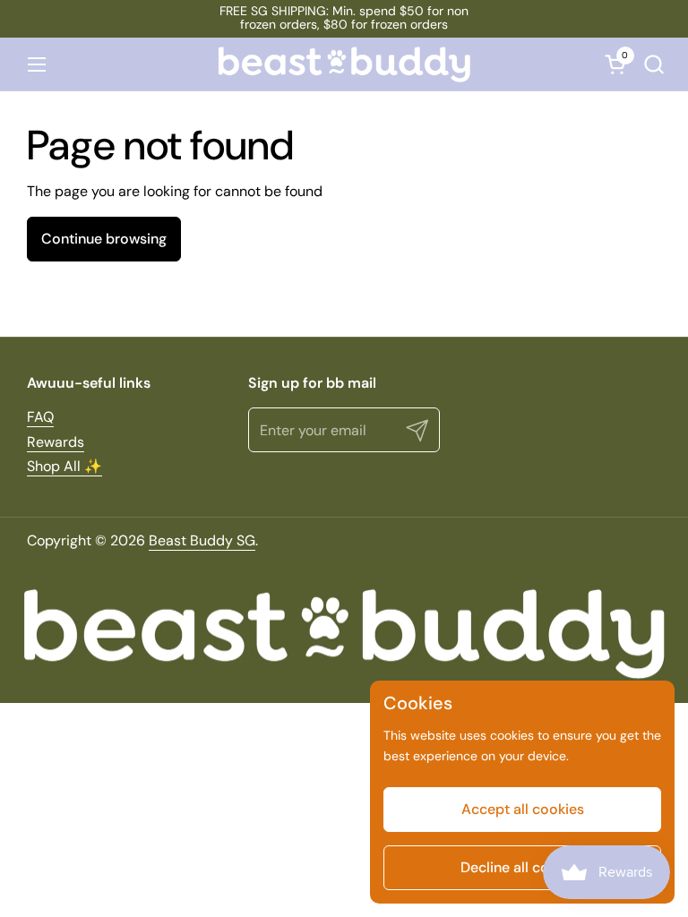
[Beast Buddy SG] (344, 64)
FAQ (40, 416)
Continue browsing (104, 238)
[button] (653, 64)
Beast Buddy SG (202, 540)
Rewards (55, 442)
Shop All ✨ (64, 466)
